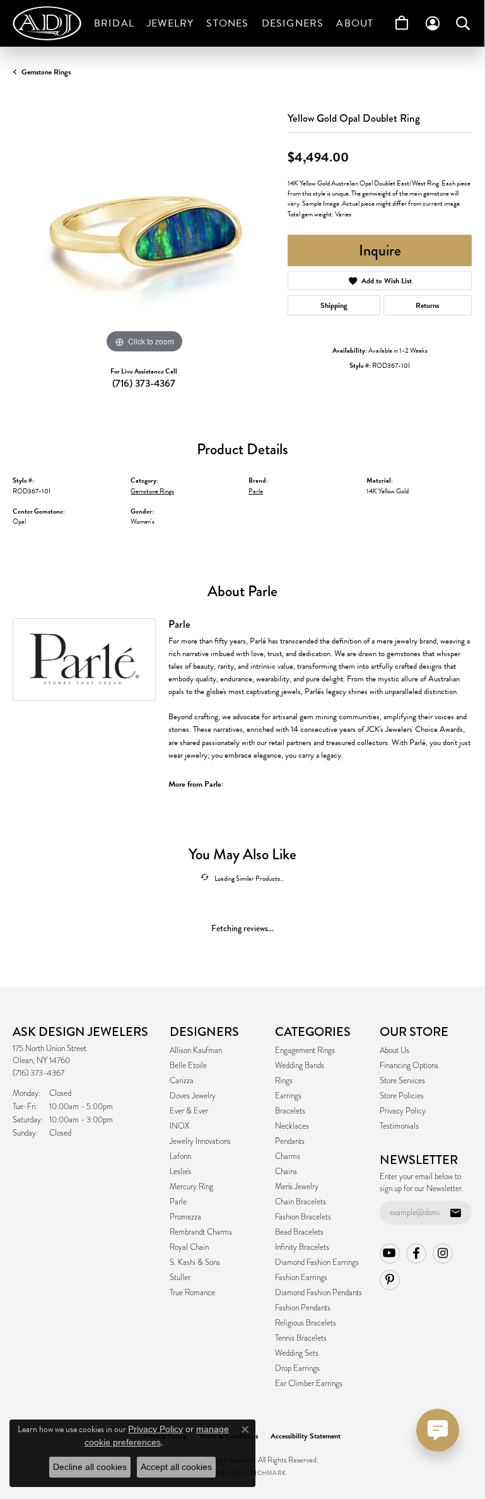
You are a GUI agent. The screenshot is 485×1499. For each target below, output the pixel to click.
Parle (255, 491)
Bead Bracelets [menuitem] (299, 1232)
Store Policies (402, 1096)
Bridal (114, 23)
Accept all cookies (176, 1467)
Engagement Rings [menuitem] (305, 1050)
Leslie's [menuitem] (180, 1171)
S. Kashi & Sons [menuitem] (195, 1262)
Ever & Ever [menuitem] (189, 1111)
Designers (293, 23)
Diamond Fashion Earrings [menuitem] (317, 1262)
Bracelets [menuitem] (290, 1111)
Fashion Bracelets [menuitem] (303, 1217)
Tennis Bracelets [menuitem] (301, 1338)
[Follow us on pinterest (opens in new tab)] (390, 1280)
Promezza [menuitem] (185, 1217)
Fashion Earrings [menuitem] (301, 1277)
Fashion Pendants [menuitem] (302, 1308)
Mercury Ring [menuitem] (191, 1186)
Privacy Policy (403, 1111)
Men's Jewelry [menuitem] (296, 1186)
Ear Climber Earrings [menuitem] (308, 1383)
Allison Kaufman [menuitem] (196, 1050)
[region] (144, 225)
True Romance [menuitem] (192, 1292)
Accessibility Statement (306, 1436)
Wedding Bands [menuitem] (299, 1065)
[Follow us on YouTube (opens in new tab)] (390, 1253)
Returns (427, 305)
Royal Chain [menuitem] (189, 1247)
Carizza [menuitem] (182, 1080)
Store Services (402, 1080)
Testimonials (399, 1126)
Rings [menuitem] (284, 1080)
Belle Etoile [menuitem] (188, 1065)
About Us (394, 1050)
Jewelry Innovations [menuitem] (200, 1141)
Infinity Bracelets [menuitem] (302, 1247)
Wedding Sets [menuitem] (296, 1353)
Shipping (334, 305)
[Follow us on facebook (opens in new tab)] (416, 1253)
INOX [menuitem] (179, 1126)
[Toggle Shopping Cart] (401, 23)
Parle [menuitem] (178, 1202)
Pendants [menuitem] (290, 1141)
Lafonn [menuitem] (180, 1156)
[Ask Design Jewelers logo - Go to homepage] (50, 23)
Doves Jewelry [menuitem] (193, 1096)
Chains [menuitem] (286, 1171)
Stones (227, 23)
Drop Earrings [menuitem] (297, 1368)
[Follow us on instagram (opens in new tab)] (443, 1253)
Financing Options (409, 1065)
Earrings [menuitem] (288, 1096)
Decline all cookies (90, 1467)
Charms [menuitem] (287, 1156)
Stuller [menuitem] (180, 1277)
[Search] (463, 23)
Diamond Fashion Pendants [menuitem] (318, 1292)
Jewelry (170, 23)
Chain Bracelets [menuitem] (300, 1202)
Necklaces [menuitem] (292, 1126)
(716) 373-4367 (143, 383)
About (354, 23)
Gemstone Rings (46, 72)
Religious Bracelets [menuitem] (305, 1323)
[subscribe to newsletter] (455, 1213)
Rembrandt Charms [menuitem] (201, 1232)
